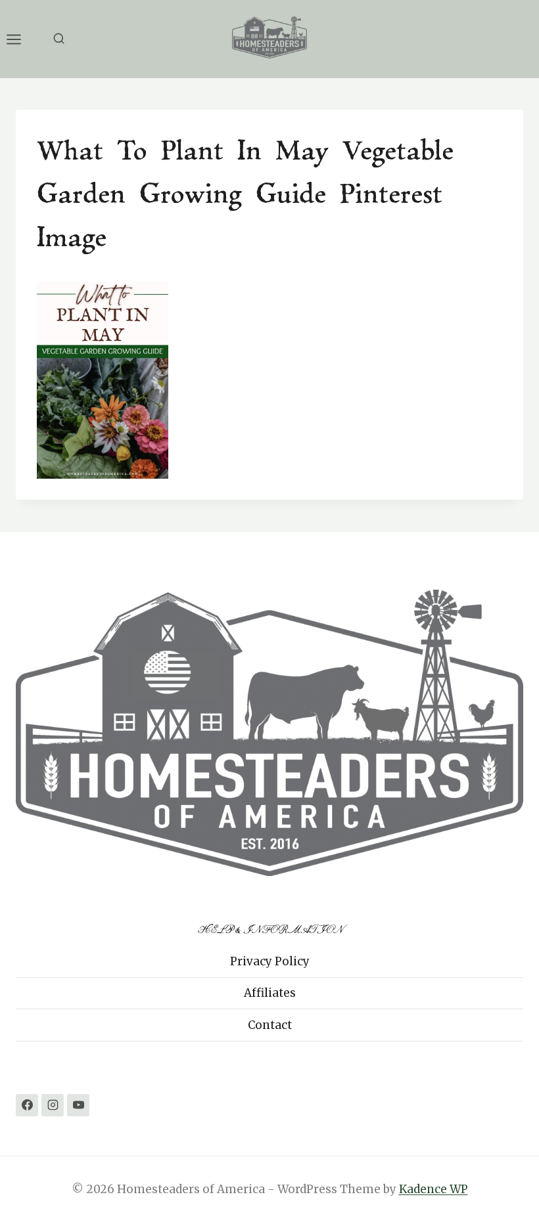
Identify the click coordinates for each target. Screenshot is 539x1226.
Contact (270, 1025)
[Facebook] (27, 1105)
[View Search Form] (58, 39)
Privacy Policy (270, 961)
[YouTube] (78, 1105)
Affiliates (270, 993)
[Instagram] (52, 1105)
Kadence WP (433, 1189)
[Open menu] (20, 39)
